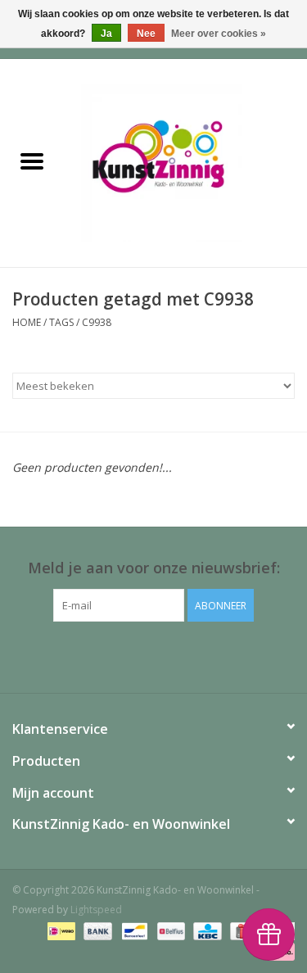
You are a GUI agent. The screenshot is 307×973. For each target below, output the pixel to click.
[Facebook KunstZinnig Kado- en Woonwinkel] (154, 655)
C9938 (96, 322)
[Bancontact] (133, 930)
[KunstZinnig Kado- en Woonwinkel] (186, 162)
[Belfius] (169, 930)
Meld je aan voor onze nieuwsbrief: (154, 568)
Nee (146, 33)
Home (26, 322)
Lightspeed (96, 909)
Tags (61, 322)
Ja (106, 33)
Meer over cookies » (218, 33)
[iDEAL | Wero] (60, 930)
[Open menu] (32, 160)
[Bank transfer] (96, 930)
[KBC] (205, 930)
